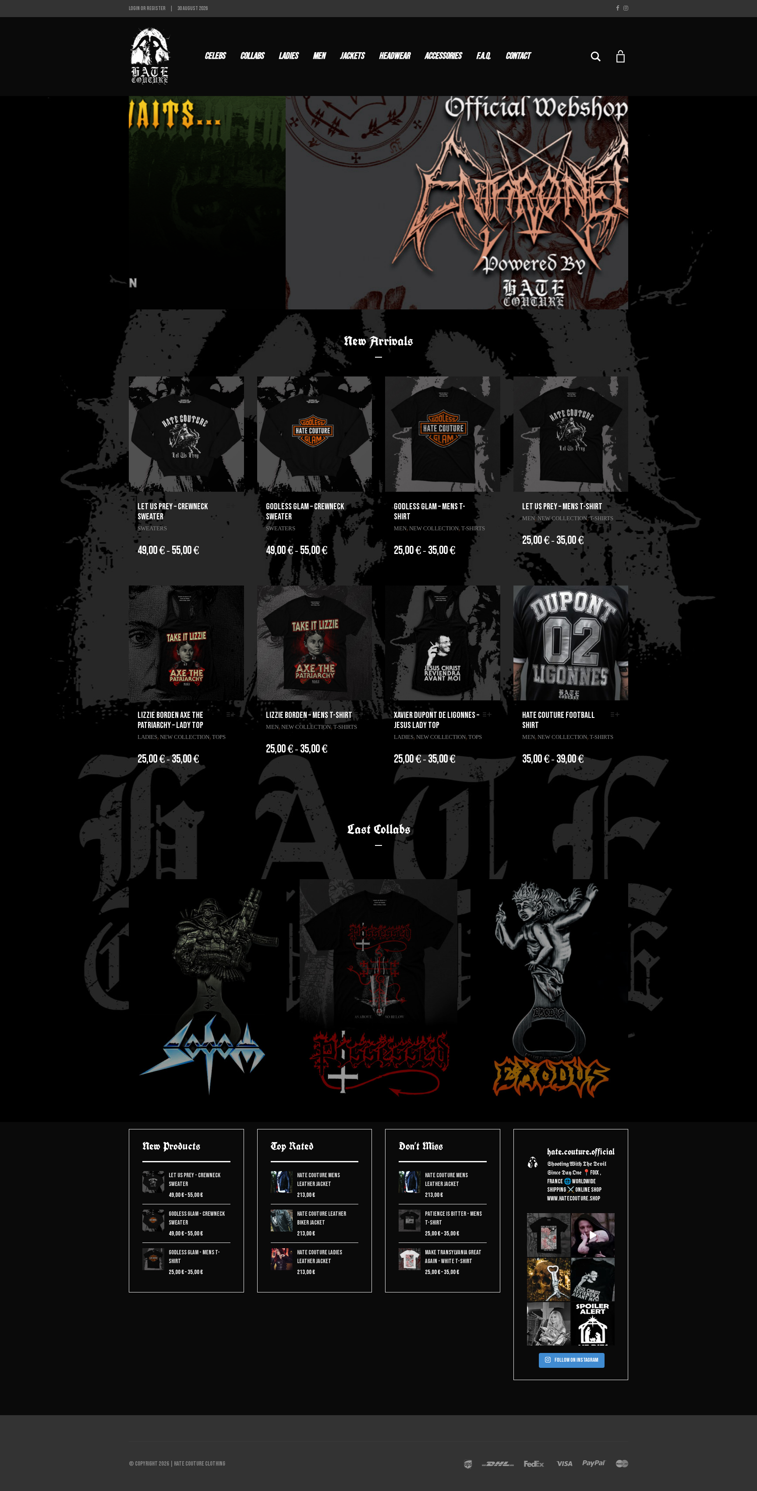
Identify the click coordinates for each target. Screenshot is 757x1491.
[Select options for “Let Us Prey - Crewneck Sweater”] (233, 506)
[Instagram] (625, 8)
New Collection (434, 528)
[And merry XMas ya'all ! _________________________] (593, 1323)
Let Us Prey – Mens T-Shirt (562, 506)
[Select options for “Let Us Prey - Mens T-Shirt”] (617, 506)
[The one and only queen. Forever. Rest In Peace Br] (548, 1323)
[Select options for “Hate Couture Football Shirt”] (617, 714)
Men (319, 55)
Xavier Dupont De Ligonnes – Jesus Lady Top (436, 720)
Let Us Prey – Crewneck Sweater (173, 511)
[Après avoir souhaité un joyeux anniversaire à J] (593, 1279)
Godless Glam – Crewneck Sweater (305, 511)
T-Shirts (473, 528)
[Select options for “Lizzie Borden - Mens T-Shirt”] (361, 714)
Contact (518, 55)
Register (156, 8)
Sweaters (152, 528)
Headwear (394, 55)
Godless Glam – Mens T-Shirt (429, 511)
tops (219, 737)
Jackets (352, 55)
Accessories (442, 55)
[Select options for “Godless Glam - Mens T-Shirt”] (489, 506)
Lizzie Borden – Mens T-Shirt (309, 715)
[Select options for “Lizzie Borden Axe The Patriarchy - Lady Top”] (233, 714)
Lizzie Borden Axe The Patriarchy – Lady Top (170, 720)
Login (134, 8)
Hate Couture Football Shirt (558, 720)
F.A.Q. (483, 55)
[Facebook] (617, 8)
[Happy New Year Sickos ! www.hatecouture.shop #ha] (593, 1235)
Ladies (288, 55)
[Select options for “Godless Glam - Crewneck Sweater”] (361, 506)
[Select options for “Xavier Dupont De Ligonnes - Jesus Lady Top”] (489, 714)
